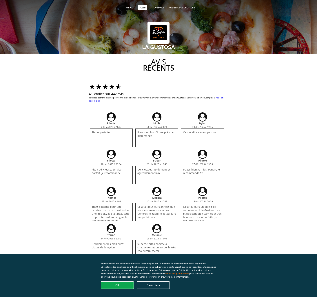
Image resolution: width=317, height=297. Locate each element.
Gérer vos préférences (177, 273)
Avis (143, 7)
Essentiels (153, 285)
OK (117, 285)
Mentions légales (182, 7)
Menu (129, 7)
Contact (158, 7)
